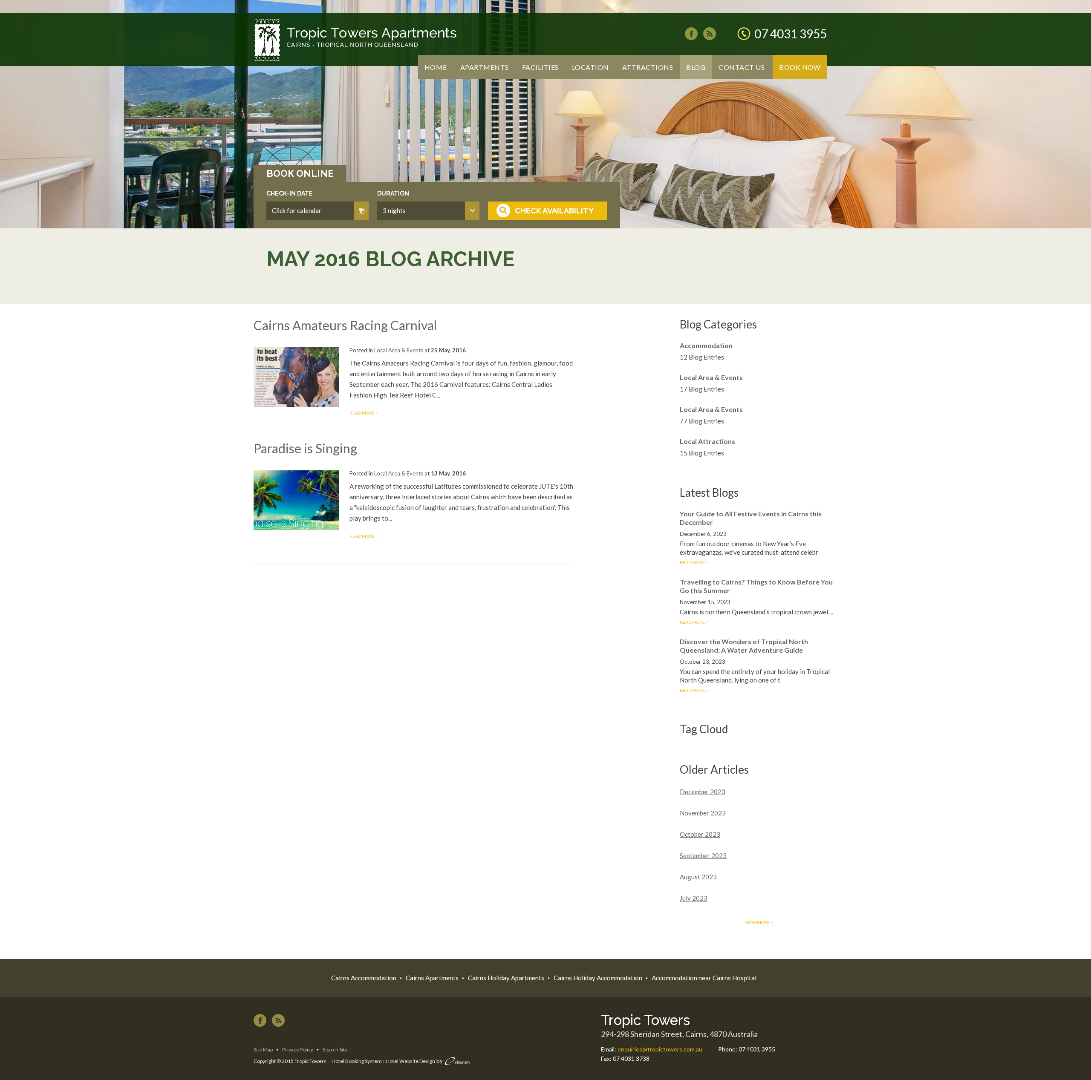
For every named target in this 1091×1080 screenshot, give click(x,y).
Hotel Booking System (357, 1061)
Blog (695, 67)
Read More (362, 412)
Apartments (484, 67)
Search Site (335, 1049)
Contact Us (742, 67)
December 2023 (702, 791)
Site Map (263, 1049)
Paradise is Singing (305, 448)
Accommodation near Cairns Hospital (704, 978)
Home (435, 67)
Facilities (540, 67)
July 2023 (693, 898)
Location (590, 67)
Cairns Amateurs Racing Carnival (345, 325)
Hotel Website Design (410, 1061)
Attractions (647, 67)
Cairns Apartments (432, 978)
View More (757, 922)
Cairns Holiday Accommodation (598, 978)
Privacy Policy (297, 1049)
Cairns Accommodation (363, 978)
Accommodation (706, 345)
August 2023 (698, 877)
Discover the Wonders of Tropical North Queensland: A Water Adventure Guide (744, 645)
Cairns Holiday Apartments (506, 978)
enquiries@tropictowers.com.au (660, 1049)
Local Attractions (707, 441)
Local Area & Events (398, 350)
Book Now (799, 67)
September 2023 (703, 855)
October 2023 (700, 834)
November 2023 (703, 813)
